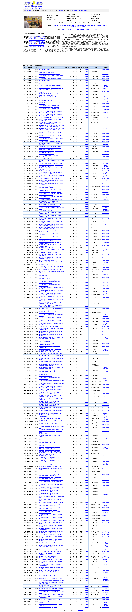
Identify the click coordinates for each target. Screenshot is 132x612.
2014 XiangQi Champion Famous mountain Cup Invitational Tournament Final (51, 368)
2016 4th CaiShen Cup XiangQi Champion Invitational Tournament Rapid (49, 312)
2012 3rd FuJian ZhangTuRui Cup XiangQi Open (51, 531)
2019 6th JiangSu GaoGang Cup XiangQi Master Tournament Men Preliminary (51, 194)
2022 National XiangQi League (46, 80)
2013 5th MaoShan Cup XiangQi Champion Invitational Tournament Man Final (50, 474)
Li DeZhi (105, 594)
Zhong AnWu (105, 597)
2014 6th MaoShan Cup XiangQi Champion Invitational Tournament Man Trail (50, 402)
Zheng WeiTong (105, 85)
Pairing (86, 69)
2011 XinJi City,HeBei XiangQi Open (48, 556)
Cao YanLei (105, 117)
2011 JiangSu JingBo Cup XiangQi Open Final (50, 559)
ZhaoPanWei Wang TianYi (37, 41)
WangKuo (105, 144)
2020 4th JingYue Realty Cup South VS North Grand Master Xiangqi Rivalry (50, 148)
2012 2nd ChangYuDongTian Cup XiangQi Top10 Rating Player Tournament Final (51, 504)
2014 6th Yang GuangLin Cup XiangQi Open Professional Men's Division (50, 396)
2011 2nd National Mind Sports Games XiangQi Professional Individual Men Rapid (50, 540)
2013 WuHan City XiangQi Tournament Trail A (50, 466)
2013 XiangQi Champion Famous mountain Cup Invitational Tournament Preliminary (51, 441)
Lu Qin (105, 588)
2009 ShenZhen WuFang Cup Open (48, 607)
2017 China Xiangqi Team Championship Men (50, 269)
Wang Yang (105, 161)
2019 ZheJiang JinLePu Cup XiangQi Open (49, 178)
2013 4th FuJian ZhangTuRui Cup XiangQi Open (51, 480)
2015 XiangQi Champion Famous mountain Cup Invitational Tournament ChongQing (51, 338)
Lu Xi (105, 564)
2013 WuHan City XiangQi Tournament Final (50, 464)
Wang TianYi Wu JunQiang (37, 36)
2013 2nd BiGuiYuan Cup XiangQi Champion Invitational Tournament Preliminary (50, 424)
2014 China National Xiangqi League (48, 373)
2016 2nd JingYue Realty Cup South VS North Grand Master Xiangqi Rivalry (50, 306)
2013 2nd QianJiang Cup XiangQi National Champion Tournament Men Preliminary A (49, 450)
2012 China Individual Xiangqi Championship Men (51, 502)
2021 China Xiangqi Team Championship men (50, 131)
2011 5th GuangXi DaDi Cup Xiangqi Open (49, 570)
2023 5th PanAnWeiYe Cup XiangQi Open (49, 74)
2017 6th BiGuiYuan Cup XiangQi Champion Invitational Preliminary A (50, 258)
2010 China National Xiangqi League (48, 575)
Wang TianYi (105, 69)
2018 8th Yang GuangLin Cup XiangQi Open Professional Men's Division (50, 239)
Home (26, 10)
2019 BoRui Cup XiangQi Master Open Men (50, 192)
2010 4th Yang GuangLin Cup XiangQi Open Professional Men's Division (50, 586)
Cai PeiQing (60, 10)
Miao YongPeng (105, 578)
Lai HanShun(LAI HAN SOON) (79, 10)
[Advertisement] (76, 5)
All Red (60, 25)
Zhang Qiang (105, 539)
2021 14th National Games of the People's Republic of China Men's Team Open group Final (51, 126)
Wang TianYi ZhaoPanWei (37, 40)
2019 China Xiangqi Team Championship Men (50, 204)
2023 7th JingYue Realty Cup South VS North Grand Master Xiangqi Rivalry (50, 71)
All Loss (79, 25)
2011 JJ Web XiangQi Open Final (47, 557)
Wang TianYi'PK (81, 29)
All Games (55, 25)
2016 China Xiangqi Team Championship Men (50, 310)
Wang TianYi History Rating (68, 29)
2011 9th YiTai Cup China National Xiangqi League (51, 549)
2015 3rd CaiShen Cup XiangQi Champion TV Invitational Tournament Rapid (50, 365)
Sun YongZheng (105, 338)
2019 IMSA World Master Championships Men (50, 199)
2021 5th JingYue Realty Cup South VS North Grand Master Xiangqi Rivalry (50, 123)
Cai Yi (105, 556)
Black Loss (76, 26)
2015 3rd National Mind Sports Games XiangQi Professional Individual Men (50, 335)
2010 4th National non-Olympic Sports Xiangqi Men (51, 588)
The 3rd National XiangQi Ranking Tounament (50, 78)
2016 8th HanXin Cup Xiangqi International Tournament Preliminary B (49, 282)
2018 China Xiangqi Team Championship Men (50, 248)
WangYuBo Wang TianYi (36, 45)
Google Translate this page (31, 54)
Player (36, 8)
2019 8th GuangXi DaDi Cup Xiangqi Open (49, 206)
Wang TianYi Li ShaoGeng (37, 43)
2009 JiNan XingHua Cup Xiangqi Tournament (50, 578)
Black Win (89, 25)
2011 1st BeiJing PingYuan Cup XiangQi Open (50, 534)
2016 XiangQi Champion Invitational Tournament (51, 308)
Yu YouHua (105, 526)
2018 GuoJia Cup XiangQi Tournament (48, 252)
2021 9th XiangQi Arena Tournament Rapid (49, 141)
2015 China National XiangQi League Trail (49, 326)
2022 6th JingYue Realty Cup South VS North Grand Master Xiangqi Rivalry (50, 94)
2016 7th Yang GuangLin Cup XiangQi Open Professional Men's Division (50, 303)
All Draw (74, 25)
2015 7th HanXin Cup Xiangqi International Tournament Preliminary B (49, 343)
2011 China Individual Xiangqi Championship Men (51, 542)
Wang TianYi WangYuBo (36, 46)
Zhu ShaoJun (105, 315)
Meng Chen (105, 128)
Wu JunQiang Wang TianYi (37, 35)
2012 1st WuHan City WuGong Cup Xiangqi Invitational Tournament (50, 512)
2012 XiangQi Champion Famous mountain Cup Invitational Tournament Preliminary (51, 488)
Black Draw (101, 25)
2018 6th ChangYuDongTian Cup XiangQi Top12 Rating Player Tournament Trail (51, 228)
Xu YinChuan (105, 504)
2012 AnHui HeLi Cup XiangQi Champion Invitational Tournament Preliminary (49, 491)
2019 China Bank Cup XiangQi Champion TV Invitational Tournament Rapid (50, 187)
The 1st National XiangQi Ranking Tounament (50, 163)
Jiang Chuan (105, 109)
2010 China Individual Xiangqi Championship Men (51, 580)
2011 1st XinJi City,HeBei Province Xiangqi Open (51, 548)
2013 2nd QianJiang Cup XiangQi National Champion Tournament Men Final (49, 447)
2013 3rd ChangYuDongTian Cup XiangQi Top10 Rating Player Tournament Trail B (51, 453)
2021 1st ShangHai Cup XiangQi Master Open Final (51, 117)
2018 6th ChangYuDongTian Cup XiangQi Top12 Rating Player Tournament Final (51, 225)
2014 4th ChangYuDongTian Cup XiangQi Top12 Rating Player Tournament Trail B (51, 390)
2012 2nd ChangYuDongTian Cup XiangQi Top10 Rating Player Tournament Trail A (51, 507)
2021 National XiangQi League (46, 100)
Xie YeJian (105, 592)
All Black (64, 25)
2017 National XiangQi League (46, 260)
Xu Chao (105, 262)
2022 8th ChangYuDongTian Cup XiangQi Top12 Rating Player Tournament (51, 88)
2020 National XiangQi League (46, 154)
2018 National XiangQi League (46, 210)
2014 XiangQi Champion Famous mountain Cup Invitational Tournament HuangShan (51, 393)
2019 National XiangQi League (46, 171)
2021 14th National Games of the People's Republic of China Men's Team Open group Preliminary (51, 129)
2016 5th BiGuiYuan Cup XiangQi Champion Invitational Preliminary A (50, 277)
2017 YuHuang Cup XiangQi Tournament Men (50, 264)
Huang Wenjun (105, 415)
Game (33, 8)
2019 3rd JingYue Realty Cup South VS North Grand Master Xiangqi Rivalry (50, 202)
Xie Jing (105, 402)
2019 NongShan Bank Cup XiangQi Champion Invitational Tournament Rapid (50, 173)
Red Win (83, 25)
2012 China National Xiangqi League (48, 510)
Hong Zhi (105, 112)
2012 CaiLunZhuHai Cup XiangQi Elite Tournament (51, 520)
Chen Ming (105, 291)
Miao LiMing (105, 413)
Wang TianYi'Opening (92, 29)
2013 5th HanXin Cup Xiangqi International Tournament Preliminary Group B (49, 458)
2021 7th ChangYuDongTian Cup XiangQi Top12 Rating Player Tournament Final (51, 112)
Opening (40, 8)
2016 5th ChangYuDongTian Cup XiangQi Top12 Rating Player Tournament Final (51, 294)
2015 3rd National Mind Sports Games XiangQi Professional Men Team (50, 332)
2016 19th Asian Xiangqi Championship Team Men (51, 280)
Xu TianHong (105, 424)
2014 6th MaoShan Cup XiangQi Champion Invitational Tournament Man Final (50, 405)
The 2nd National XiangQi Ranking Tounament (50, 146)
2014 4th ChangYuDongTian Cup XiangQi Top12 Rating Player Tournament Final (51, 387)
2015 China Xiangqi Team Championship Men (50, 353)
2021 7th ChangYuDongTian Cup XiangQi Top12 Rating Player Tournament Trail (51, 115)
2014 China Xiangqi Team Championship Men (50, 413)
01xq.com (80, 610)
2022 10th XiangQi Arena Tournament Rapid (50, 85)
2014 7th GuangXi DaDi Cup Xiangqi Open (49, 418)
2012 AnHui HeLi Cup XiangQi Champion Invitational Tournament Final (49, 494)
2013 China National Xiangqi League (48, 456)
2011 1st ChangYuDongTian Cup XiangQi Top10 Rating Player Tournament (51, 546)
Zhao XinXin (105, 74)
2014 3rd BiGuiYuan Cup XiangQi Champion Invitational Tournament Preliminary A (50, 370)
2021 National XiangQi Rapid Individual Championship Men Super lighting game (49, 106)
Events (29, 8)
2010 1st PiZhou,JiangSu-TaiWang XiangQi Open (51, 594)
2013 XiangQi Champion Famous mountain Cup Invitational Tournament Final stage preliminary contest (51, 431)
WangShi (105, 310)
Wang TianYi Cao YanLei (36, 42)
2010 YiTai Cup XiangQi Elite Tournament (49, 590)
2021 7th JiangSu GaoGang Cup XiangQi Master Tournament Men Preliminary (51, 133)
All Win (69, 25)
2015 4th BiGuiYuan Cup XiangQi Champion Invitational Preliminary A (50, 321)
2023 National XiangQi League (46, 69)
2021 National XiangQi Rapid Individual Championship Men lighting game (49, 109)
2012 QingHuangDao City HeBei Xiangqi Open (50, 532)
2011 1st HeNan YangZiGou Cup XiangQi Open (50, 551)
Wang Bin (105, 378)
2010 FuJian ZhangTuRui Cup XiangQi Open (50, 599)
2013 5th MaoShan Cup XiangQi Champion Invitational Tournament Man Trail (50, 477)
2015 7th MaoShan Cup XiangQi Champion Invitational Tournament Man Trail (50, 349)
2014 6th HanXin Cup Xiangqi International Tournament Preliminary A (49, 375)
